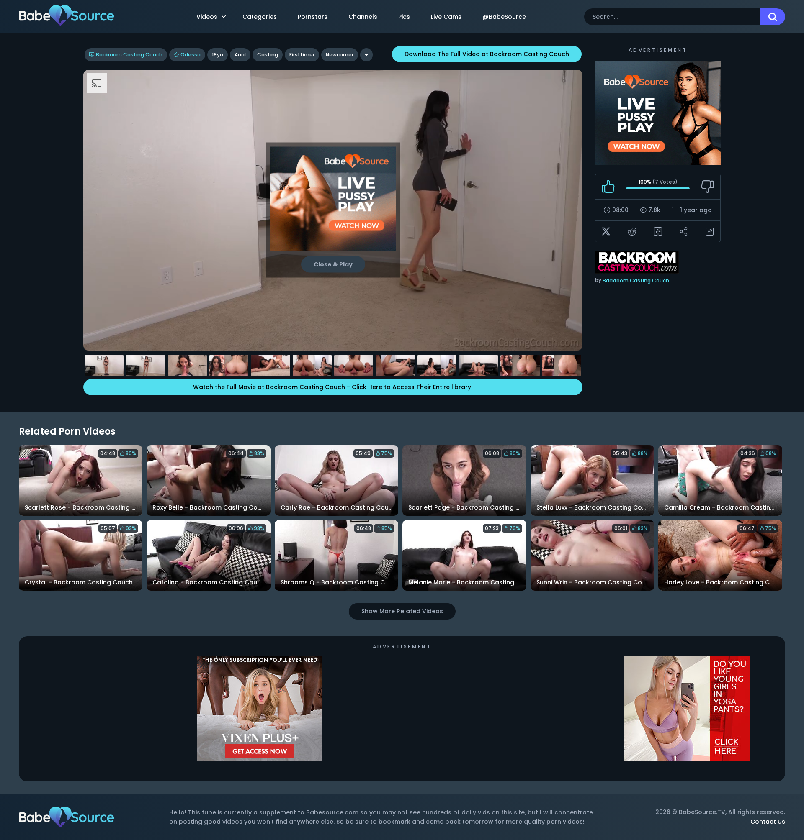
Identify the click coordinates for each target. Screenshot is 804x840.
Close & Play (333, 264)
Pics (404, 17)
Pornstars (312, 17)
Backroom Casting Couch (129, 54)
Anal (240, 54)
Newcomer (339, 54)
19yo (217, 54)
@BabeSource (504, 17)
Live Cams (446, 17)
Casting (267, 54)
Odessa (190, 54)
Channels (362, 17)
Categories (259, 17)
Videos (206, 17)
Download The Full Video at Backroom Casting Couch (487, 54)
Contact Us (767, 821)
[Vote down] (707, 186)
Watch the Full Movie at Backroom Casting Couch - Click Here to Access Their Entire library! (333, 387)
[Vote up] (608, 186)
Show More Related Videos (402, 611)
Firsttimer (301, 54)
